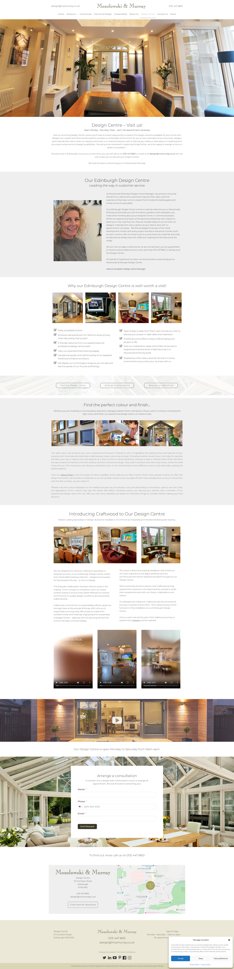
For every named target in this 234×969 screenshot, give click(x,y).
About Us (133, 14)
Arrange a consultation (117, 385)
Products (71, 14)
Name (81, 789)
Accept (180, 958)
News (173, 14)
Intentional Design (103, 14)
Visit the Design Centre (73, 385)
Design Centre (148, 14)
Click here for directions (83, 904)
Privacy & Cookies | (108, 952)
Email (81, 813)
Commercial (85, 14)
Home (61, 14)
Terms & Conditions (126, 952)
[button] (229, 940)
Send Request (87, 826)
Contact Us (162, 14)
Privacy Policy (195, 964)
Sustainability (120, 14)
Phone (81, 801)
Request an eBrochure (161, 385)
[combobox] (80, 806)
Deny (201, 958)
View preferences (221, 958)
